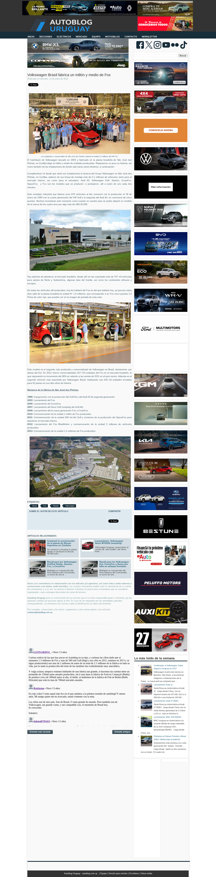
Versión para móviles (118, 873)
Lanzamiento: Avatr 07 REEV (166, 701)
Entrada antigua (122, 732)
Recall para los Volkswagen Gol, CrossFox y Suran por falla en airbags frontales (114, 564)
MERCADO (81, 36)
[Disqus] (79, 686)
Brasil (34, 506)
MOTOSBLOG (112, 36)
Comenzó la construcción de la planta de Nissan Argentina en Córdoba (61, 543)
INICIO (31, 36)
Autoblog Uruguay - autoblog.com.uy (81, 873)
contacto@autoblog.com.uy (39, 612)
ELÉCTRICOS (64, 36)
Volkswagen (69, 506)
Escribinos (134, 873)
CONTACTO (131, 36)
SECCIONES (45, 36)
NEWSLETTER (149, 36)
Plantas (56, 506)
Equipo (103, 873)
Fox (44, 506)
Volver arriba (146, 873)
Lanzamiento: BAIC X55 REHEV (167, 717)
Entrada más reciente (40, 732)
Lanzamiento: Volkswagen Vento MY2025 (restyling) (109, 542)
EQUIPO (96, 36)
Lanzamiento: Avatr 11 (163, 685)
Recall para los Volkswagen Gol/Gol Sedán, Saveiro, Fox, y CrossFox (62, 564)
